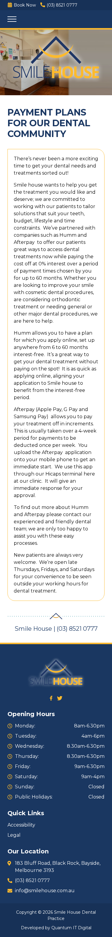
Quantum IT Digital (71, 927)
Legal (14, 835)
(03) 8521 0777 (62, 5)
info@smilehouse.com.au (45, 890)
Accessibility (21, 825)
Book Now (25, 5)
